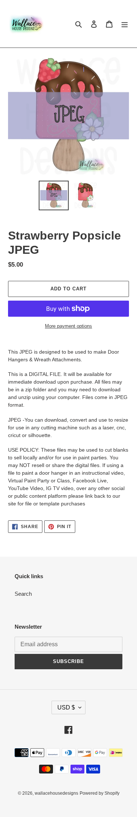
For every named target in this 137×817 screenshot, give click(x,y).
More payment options (68, 326)
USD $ (66, 707)
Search (23, 594)
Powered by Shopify (99, 793)
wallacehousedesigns (56, 793)
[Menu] (124, 24)
